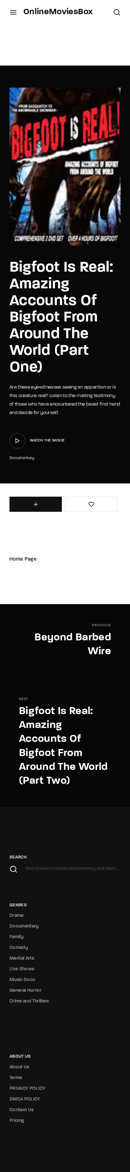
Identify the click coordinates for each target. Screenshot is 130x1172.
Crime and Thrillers (29, 1001)
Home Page (23, 559)
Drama (16, 915)
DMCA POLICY (24, 1099)
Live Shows (22, 969)
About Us (19, 1067)
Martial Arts (21, 958)
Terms (15, 1078)
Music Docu (22, 980)
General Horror (25, 990)
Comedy (18, 947)
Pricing (16, 1120)
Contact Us (21, 1110)
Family (16, 937)
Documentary (21, 458)
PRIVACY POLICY (27, 1088)
